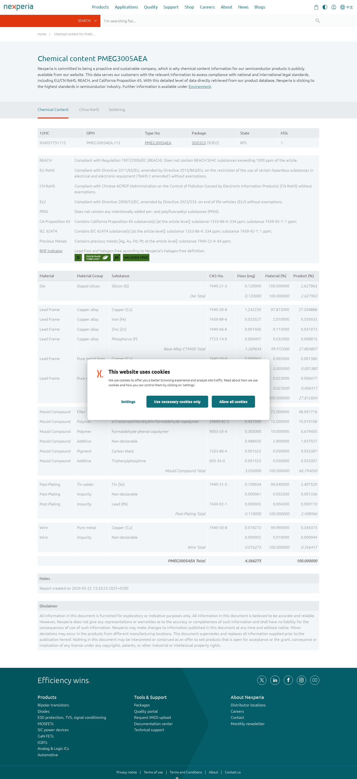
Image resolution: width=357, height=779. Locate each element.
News (243, 7)
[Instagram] (301, 680)
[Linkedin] (275, 680)
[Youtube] (314, 680)
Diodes (44, 711)
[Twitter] (261, 680)
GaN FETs (46, 736)
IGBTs (42, 742)
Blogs (260, 7)
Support (171, 7)
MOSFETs (46, 723)
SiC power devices (53, 730)
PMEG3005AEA (158, 143)
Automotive (48, 755)
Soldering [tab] (117, 109)
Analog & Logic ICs (53, 748)
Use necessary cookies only (177, 401)
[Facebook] (288, 680)
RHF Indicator (51, 251)
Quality (151, 7)
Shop (189, 7)
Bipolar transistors (53, 705)
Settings (128, 401)
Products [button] (100, 7)
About (226, 7)
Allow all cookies (233, 401)
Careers (207, 7)
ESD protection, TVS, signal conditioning (72, 717)
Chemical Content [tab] (53, 109)
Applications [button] (126, 7)
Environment (200, 86)
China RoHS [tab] (89, 109)
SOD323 (199, 143)
